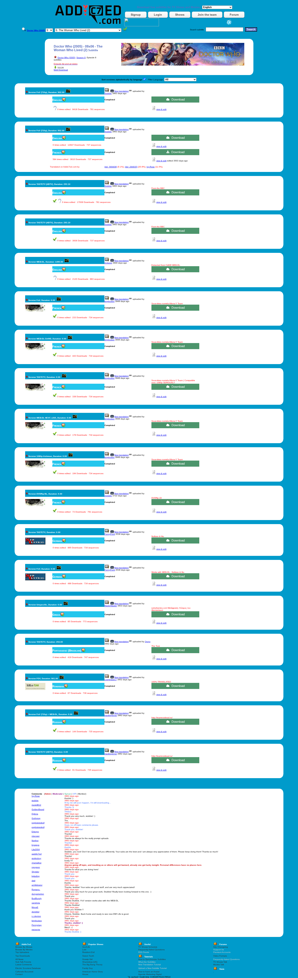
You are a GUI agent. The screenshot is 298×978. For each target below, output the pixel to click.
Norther (35, 840)
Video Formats (220, 956)
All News (19, 959)
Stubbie (108, 93)
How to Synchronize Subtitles (152, 959)
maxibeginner (110, 715)
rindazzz (108, 263)
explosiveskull (38, 823)
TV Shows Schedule (147, 947)
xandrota (36, 903)
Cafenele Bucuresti (24, 972)
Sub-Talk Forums (23, 962)
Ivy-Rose (151, 167)
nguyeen (36, 867)
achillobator (37, 885)
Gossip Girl (87, 959)
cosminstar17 (110, 679)
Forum (234, 14)
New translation (121, 91)
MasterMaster (110, 606)
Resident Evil (88, 952)
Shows (179, 14)
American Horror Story (92, 972)
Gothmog (36, 818)
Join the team (207, 14)
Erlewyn (35, 832)
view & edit (161, 109)
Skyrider (35, 872)
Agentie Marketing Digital (150, 974)
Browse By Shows (23, 947)
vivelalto (108, 496)
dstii (33, 880)
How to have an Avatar (149, 972)
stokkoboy (36, 858)
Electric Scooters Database (28, 968)
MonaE (35, 907)
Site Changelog (220, 947)
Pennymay (37, 925)
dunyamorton (38, 894)
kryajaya (35, 845)
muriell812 (36, 805)
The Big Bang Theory (92, 964)
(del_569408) (110, 167)
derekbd (35, 912)
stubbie (35, 800)
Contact (19, 974)
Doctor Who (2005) (66, 57)
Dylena (35, 814)
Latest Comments (23, 964)
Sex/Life (86, 947)
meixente (36, 929)
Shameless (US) (89, 962)
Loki (84, 949)
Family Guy (87, 968)
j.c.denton (36, 916)
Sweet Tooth (88, 956)
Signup (136, 14)
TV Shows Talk (220, 962)
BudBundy (37, 898)
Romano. (36, 889)
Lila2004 (36, 849)
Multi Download (61, 70)
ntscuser (36, 836)
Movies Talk (218, 964)
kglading (36, 876)
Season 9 (81, 57)
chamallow (36, 863)
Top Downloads (22, 956)
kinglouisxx (109, 301)
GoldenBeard (38, 809)
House (85, 974)
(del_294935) (131, 167)
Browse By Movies (23, 949)
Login (158, 14)
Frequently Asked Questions (151, 949)
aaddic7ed (37, 854)
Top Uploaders (22, 952)
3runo (147, 641)
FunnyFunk (109, 534)
